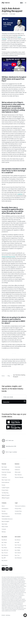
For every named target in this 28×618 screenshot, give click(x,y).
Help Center (4, 524)
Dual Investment (5, 482)
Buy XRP (4, 557)
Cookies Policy (18, 511)
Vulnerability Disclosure (7, 518)
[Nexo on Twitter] (3, 569)
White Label (17, 472)
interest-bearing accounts (8, 256)
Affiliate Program (5, 497)
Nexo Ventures (18, 474)
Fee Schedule (18, 513)
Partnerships (4, 513)
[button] (25, 615)
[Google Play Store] (14, 427)
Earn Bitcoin (17, 539)
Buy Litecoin (4, 560)
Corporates (17, 467)
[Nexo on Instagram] (10, 569)
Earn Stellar (17, 550)
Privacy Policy (18, 508)
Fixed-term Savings (6, 472)
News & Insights (5, 521)
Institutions (17, 469)
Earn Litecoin (18, 552)
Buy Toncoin (5, 552)
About (3, 506)
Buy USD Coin (5, 550)
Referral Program (6, 495)
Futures (3, 485)
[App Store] (14, 422)
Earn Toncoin (18, 545)
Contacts (4, 529)
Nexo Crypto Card (6, 479)
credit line (19, 194)
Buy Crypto (4, 467)
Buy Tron (4, 545)
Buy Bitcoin (4, 539)
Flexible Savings (5, 469)
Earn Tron (17, 555)
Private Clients (5, 490)
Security (3, 511)
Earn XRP (17, 542)
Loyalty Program (5, 487)
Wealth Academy (6, 516)
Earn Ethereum (18, 557)
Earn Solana (17, 547)
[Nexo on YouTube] (7, 569)
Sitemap (4, 531)
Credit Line (4, 477)
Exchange (4, 474)
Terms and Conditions (20, 506)
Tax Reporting (5, 492)
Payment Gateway (19, 477)
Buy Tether (4, 542)
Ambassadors (5, 508)
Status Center (5, 526)
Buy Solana (4, 547)
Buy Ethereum (5, 555)
